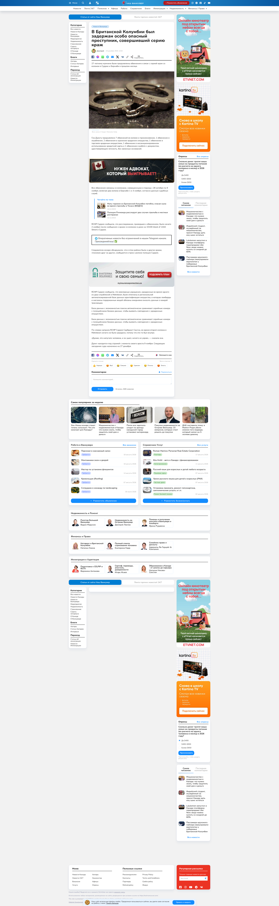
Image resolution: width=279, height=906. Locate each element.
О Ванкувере (76, 54)
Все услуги (202, 445)
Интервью (75, 66)
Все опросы (202, 157)
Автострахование (160, 464)
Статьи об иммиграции (76, 75)
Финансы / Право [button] (196, 8)
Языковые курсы (160, 473)
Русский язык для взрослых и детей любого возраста (179, 469)
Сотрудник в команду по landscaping (99, 488)
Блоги (147, 8)
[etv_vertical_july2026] (193, 48)
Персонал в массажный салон (95, 451)
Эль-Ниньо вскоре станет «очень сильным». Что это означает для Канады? (83, 427)
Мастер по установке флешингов (97, 469)
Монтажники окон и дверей (94, 460)
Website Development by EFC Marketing (82, 902)
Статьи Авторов (77, 64)
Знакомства (97, 878)
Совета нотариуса (75, 47)
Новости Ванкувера (75, 35)
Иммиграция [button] (159, 8)
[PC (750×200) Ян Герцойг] (131, 168)
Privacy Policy (147, 874)
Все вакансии (129, 445)
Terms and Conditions (151, 878)
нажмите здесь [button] (119, 892)
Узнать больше (112, 903)
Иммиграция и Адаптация (85, 559)
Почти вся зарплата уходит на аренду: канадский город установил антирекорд (137, 428)
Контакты (126, 878)
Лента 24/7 (89, 8)
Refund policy (128, 885)
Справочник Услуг (153, 445)
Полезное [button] (102, 8)
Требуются (86, 454)
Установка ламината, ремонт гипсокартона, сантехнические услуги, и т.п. (174, 489)
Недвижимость (77, 41)
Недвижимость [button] (177, 8)
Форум (145, 885)
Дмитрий (100, 51)
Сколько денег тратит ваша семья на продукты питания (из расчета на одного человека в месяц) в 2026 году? (192, 166)
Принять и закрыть (183, 902)
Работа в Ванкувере (82, 445)
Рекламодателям (130, 874)
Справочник (136, 8)
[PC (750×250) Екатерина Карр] (131, 272)
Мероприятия (76, 39)
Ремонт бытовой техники (163, 494)
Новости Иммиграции (76, 79)
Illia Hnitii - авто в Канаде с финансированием (175, 460)
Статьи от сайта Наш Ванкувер (95, 17)
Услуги (75, 885)
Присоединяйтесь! (104, 241)
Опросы (95, 885)
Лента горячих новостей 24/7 (148, 17)
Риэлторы (157, 454)
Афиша (114, 8)
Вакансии (76, 881)
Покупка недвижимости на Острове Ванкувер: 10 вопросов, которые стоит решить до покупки (167, 428)
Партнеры (127, 881)
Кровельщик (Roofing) (92, 479)
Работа (124, 8)
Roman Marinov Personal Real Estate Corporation (176, 451)
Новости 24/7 (77, 878)
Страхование (76, 44)
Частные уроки (159, 482)
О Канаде (74, 51)
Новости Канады (77, 32)
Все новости (76, 29)
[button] (97, 3)
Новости (77, 8)
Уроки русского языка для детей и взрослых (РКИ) (177, 479)
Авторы (74, 61)
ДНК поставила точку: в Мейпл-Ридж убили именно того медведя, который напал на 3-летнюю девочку (193, 429)
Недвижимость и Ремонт (84, 513)
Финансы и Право (81, 536)
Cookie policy (147, 881)
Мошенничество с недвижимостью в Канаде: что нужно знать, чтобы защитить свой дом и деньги (111, 429)
